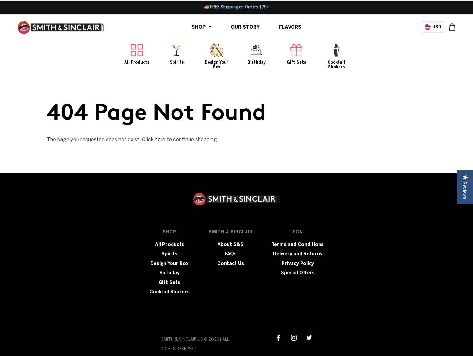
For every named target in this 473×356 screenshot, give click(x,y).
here (160, 139)
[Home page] (61, 29)
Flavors (290, 27)
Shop (198, 27)
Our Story (245, 27)
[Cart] (452, 27)
